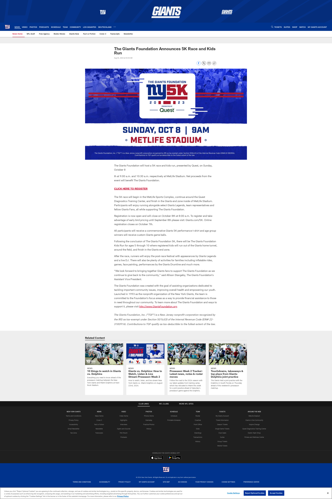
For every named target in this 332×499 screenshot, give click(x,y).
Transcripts (99, 433)
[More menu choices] (115, 27)
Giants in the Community (254, 420)
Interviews (123, 424)
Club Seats (222, 433)
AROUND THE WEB (254, 411)
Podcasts (123, 437)
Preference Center (251, 482)
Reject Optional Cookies (254, 493)
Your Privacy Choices (204, 482)
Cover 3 (99, 420)
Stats (198, 429)
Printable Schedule (173, 420)
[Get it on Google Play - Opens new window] (174, 459)
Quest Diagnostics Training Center (254, 429)
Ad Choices (182, 482)
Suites (222, 437)
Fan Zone (73, 433)
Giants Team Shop (254, 433)
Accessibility (73, 424)
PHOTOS (149, 411)
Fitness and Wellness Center (254, 437)
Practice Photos (148, 424)
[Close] (328, 493)
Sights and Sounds (123, 429)
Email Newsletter (73, 429)
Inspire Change (254, 424)
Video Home (123, 416)
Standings (197, 433)
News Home (99, 416)
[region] (166, 493)
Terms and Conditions (73, 416)
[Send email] (209, 64)
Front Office (198, 424)
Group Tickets (222, 441)
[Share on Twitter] (204, 64)
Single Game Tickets (222, 429)
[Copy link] (214, 63)
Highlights (123, 420)
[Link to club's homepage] (7, 27)
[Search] (272, 27)
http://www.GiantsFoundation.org (158, 306)
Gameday (149, 420)
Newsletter (99, 429)
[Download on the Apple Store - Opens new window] (156, 458)
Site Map (166, 482)
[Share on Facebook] (199, 64)
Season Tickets (222, 424)
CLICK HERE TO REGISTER (131, 188)
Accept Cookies (276, 493)
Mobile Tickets (222, 446)
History (148, 429)
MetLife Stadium (254, 416)
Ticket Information (222, 420)
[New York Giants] (166, 469)
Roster (198, 416)
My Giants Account (222, 416)
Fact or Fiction (99, 424)
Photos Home (149, 416)
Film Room (123, 433)
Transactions (197, 437)
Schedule (174, 416)
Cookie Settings (228, 482)
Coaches (198, 420)
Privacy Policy (73, 420)
